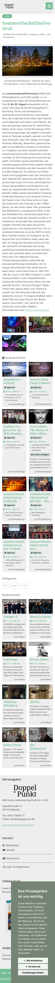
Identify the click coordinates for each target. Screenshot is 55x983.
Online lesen (12, 858)
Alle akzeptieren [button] (34, 960)
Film (8, 16)
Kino (25, 585)
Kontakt (10, 850)
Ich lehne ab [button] (34, 966)
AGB (3, 973)
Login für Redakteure (17, 866)
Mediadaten (12, 845)
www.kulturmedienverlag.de (18, 825)
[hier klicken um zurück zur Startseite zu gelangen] (9, 6)
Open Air (15, 585)
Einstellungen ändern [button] (33, 972)
